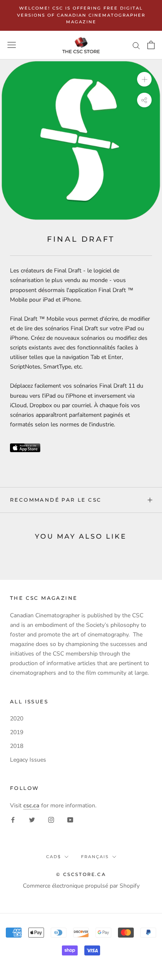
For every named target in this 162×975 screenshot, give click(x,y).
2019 (16, 732)
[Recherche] (136, 45)
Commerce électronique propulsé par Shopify (81, 886)
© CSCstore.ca (81, 874)
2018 (16, 746)
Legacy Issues (28, 760)
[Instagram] (51, 819)
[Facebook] (13, 819)
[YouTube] (70, 819)
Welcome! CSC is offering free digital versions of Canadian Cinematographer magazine (81, 15)
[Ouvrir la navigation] (11, 45)
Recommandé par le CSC (55, 500)
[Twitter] (32, 819)
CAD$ (53, 856)
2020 (16, 719)
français (95, 856)
